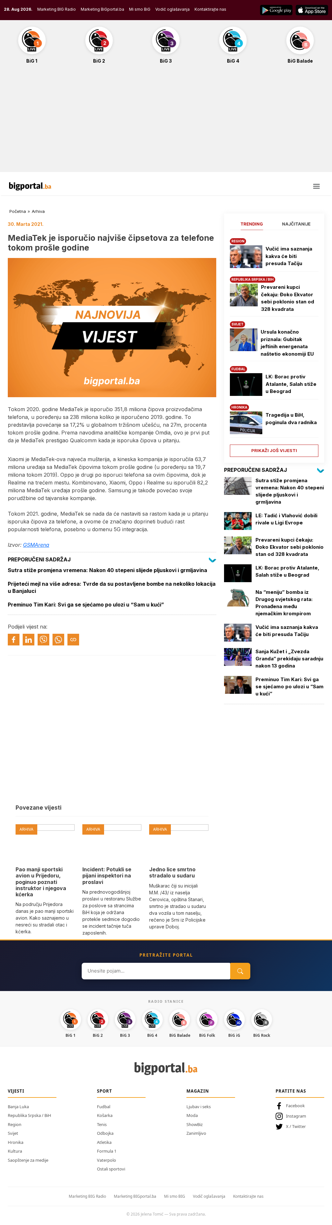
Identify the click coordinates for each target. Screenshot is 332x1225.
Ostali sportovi (111, 1169)
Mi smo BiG (139, 9)
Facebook (295, 1106)
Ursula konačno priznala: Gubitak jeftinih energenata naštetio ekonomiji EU (287, 343)
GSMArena (36, 545)
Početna (17, 211)
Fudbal (103, 1106)
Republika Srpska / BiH (29, 1115)
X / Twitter (296, 1126)
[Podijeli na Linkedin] (28, 639)
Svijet (13, 1133)
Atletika (104, 1142)
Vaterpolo (106, 1160)
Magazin (197, 1091)
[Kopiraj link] (73, 639)
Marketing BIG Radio (56, 9)
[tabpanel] (274, 345)
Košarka (105, 1115)
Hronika (15, 1142)
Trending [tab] (252, 224)
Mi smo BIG (174, 1196)
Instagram (296, 1116)
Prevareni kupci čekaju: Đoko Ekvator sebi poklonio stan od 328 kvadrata (287, 298)
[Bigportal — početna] (30, 186)
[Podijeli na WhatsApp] (58, 639)
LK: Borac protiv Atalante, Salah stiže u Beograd (291, 384)
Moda (192, 1115)
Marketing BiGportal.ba (102, 9)
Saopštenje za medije (28, 1160)
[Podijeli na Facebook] (13, 639)
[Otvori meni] (316, 186)
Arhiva (38, 211)
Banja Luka (18, 1106)
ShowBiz (194, 1124)
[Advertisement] (166, 121)
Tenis (102, 1124)
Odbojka (105, 1133)
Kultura (15, 1151)
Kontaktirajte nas (210, 9)
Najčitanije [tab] (296, 224)
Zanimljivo (196, 1133)
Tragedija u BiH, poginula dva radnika (291, 418)
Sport (104, 1091)
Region (14, 1124)
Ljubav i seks (198, 1106)
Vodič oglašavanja (172, 9)
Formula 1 (106, 1151)
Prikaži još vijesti (274, 450)
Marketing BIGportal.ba (135, 1196)
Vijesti (16, 1091)
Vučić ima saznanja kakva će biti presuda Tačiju (289, 256)
